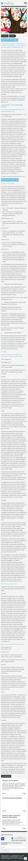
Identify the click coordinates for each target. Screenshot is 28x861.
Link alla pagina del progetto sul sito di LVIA (13, 176)
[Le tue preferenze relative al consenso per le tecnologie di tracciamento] (25, 858)
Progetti (12, 36)
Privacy (3, 858)
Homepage (4, 36)
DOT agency (22, 858)
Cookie (8, 858)
